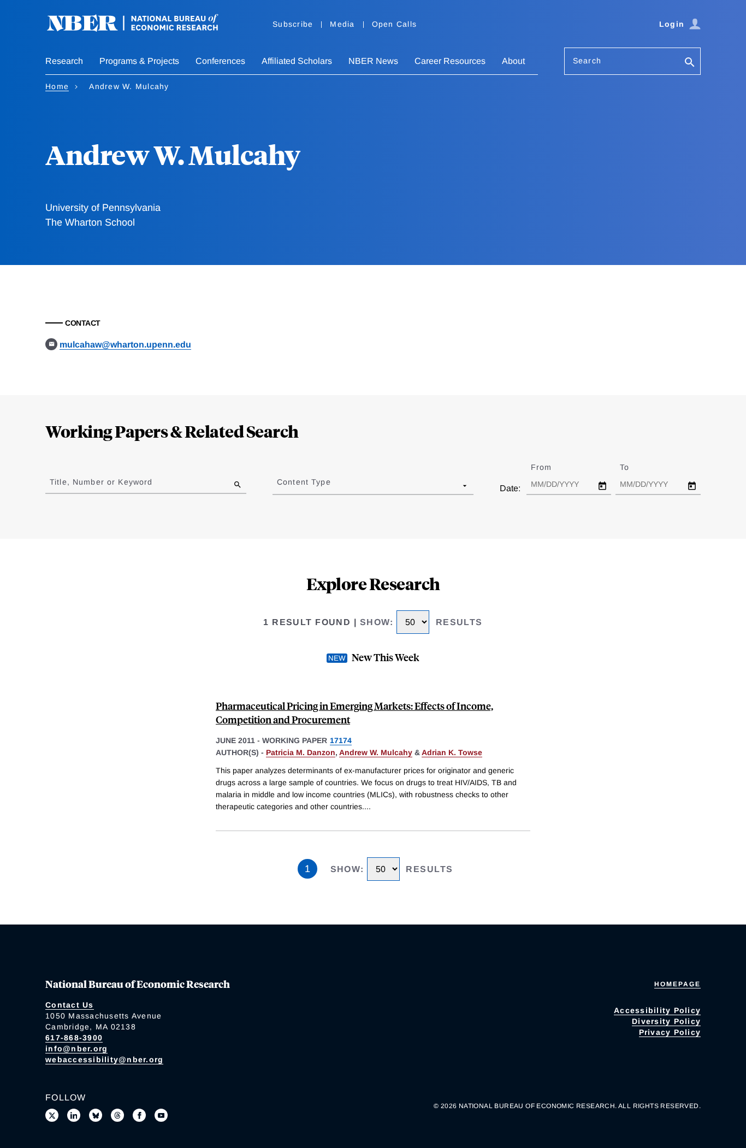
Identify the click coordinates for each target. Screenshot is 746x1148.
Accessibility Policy (657, 1010)
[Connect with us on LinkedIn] (73, 1115)
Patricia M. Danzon (300, 752)
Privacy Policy (670, 1032)
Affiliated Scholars (297, 61)
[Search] (689, 63)
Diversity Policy (666, 1021)
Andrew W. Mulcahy (375, 752)
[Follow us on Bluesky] (95, 1115)
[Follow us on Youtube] (161, 1115)
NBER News (373, 61)
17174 (341, 740)
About (513, 61)
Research (64, 61)
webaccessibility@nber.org (104, 1059)
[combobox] (279, 485)
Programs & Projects (139, 61)
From (551, 467)
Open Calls (394, 24)
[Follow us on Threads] (117, 1115)
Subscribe (293, 24)
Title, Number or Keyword (101, 482)
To (634, 467)
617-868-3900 (74, 1037)
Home (57, 86)
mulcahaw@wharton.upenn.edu (125, 344)
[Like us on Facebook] (139, 1115)
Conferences (220, 61)
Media (342, 24)
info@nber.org (76, 1048)
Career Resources (450, 61)
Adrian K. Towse (452, 752)
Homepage (677, 984)
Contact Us (69, 1004)
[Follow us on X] (51, 1115)
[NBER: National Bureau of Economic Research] (141, 28)
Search (587, 60)
